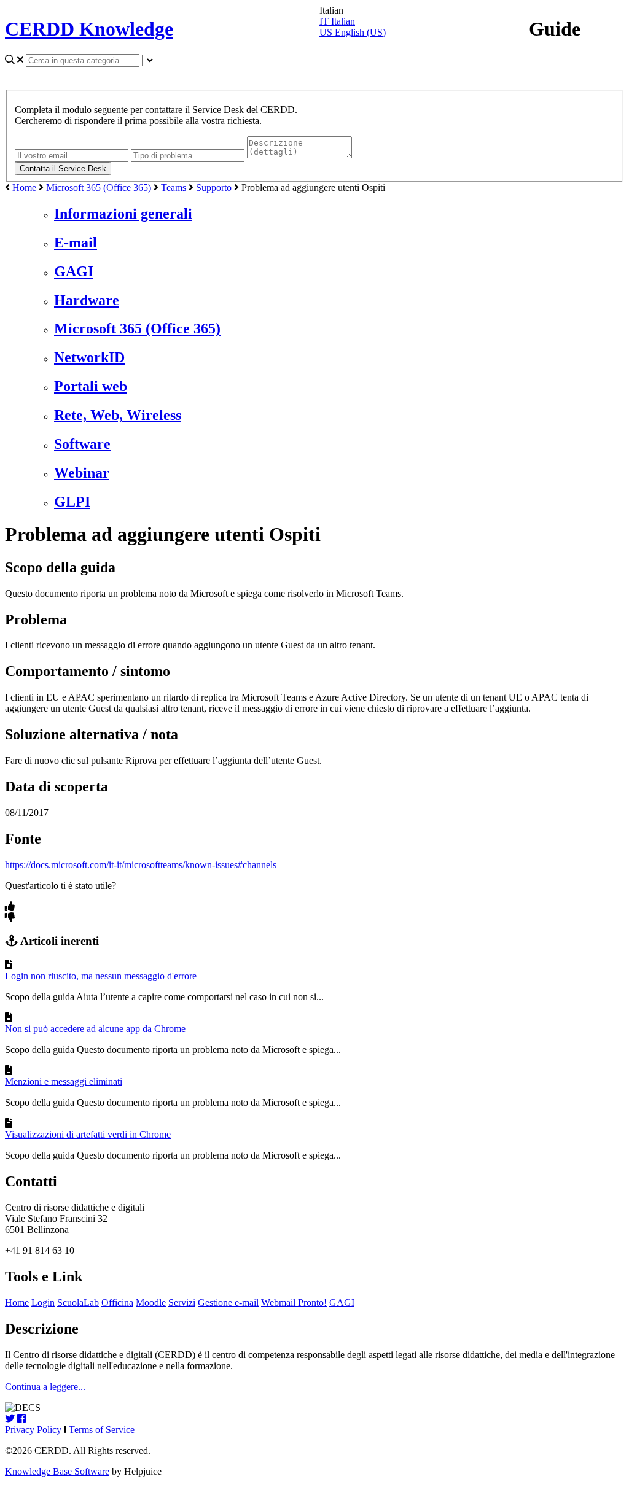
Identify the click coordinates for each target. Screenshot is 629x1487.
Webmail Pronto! (294, 1302)
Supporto (214, 187)
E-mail (75, 242)
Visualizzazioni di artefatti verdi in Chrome (88, 1134)
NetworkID (89, 357)
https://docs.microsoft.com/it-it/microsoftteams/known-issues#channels (140, 865)
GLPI (72, 502)
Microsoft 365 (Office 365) (98, 187)
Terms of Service (102, 1429)
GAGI (73, 271)
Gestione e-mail (228, 1302)
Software (82, 444)
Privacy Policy (33, 1429)
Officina (117, 1302)
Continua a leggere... (45, 1386)
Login (43, 1302)
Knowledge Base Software (57, 1471)
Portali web (90, 386)
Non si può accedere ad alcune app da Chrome (95, 1028)
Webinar (81, 473)
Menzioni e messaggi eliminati (63, 1081)
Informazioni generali (123, 214)
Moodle (151, 1302)
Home (24, 187)
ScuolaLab (78, 1302)
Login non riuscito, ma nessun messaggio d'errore (101, 976)
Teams (173, 187)
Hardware (86, 300)
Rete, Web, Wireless (117, 415)
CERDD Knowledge (89, 29)
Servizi (181, 1302)
